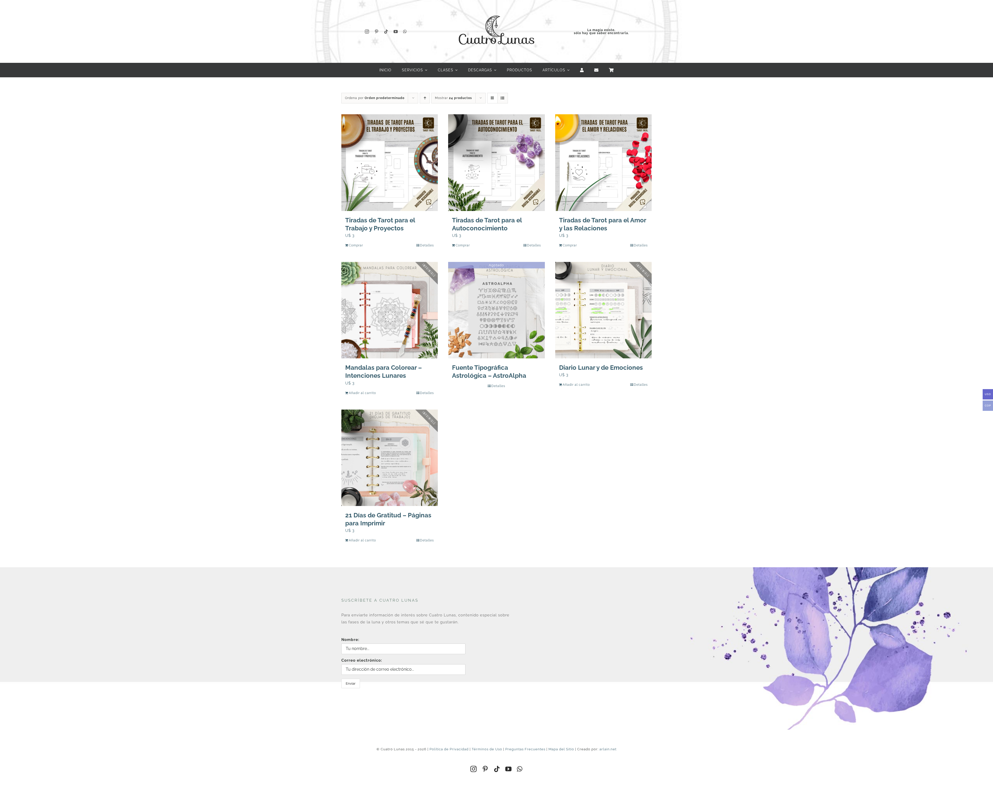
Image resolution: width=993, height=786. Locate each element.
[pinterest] (376, 31)
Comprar (356, 245)
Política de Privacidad (449, 749)
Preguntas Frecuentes (525, 749)
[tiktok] (386, 31)
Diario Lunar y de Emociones (601, 367)
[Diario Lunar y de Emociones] (603, 310)
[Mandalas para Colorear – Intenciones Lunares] (389, 310)
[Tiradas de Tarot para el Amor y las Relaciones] (603, 162)
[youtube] (396, 31)
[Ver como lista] (503, 98)
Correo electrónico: (361, 660)
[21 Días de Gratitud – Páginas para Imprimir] (389, 458)
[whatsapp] (405, 31)
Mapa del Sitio (561, 749)
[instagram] (367, 31)
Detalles (427, 245)
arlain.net (607, 749)
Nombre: (350, 639)
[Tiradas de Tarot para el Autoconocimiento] (496, 162)
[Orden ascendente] (425, 98)
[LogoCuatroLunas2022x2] (496, 11)
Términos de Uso (487, 749)
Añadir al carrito (362, 393)
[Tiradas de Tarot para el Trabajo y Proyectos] (389, 162)
